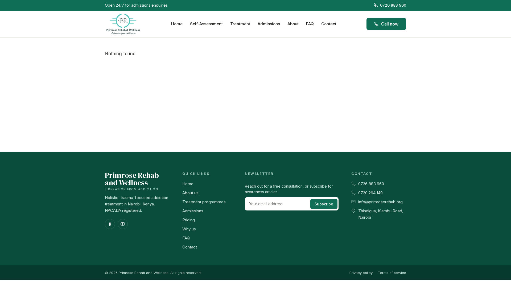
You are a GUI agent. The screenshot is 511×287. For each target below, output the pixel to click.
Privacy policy (361, 273)
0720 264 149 (370, 192)
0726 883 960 (393, 5)
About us (190, 192)
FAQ (310, 23)
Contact (328, 23)
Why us (189, 228)
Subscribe (324, 204)
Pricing (188, 219)
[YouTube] (123, 224)
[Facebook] (110, 224)
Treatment (240, 23)
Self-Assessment (206, 23)
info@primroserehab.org (380, 201)
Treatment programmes (204, 201)
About (293, 23)
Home (177, 23)
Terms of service (392, 273)
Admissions (269, 23)
